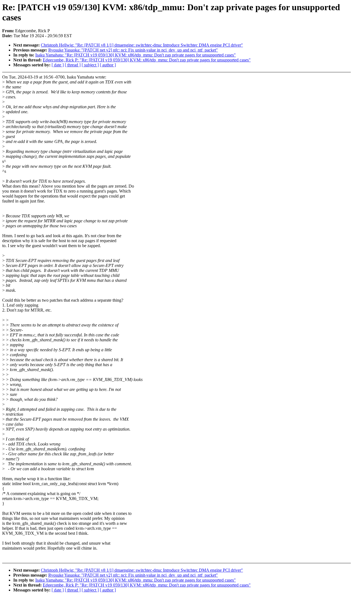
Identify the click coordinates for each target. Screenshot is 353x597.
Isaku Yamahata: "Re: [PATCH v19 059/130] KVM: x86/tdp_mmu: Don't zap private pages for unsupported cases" (135, 55)
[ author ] (108, 65)
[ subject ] (90, 65)
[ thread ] (73, 65)
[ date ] (58, 65)
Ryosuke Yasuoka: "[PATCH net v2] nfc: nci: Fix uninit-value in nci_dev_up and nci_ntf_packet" (133, 50)
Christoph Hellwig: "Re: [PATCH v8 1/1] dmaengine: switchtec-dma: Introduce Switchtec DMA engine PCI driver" (142, 45)
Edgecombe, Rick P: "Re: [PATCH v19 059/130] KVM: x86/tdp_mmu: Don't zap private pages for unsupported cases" (147, 60)
